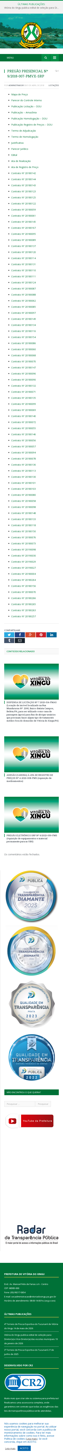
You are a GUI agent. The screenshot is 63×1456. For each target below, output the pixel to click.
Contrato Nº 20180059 (23, 209)
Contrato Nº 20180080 (23, 494)
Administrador (16, 85)
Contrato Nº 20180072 (23, 422)
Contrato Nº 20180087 (23, 288)
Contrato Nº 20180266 (23, 598)
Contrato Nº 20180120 (23, 252)
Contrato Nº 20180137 (23, 246)
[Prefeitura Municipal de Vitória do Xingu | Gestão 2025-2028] (31, 34)
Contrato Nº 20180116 (23, 331)
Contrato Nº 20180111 (23, 276)
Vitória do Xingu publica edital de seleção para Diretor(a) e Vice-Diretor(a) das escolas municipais (32, 7)
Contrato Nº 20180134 (23, 325)
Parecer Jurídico (19, 148)
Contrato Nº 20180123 (23, 191)
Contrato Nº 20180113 (23, 470)
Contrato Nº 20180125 (23, 197)
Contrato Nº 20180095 (23, 233)
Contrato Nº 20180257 (23, 616)
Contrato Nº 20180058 (23, 501)
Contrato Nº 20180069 (23, 410)
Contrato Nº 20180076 (23, 537)
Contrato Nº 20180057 (23, 446)
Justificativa (17, 142)
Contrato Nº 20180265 (23, 604)
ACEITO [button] (24, 1448)
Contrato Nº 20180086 (23, 343)
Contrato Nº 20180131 (23, 264)
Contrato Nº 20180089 (23, 240)
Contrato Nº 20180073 (23, 543)
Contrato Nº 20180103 (23, 488)
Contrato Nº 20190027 (23, 567)
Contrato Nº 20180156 (23, 586)
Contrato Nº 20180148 (23, 513)
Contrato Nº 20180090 (23, 379)
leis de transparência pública (19, 1410)
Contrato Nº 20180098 (23, 507)
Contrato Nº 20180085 (23, 306)
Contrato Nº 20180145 (23, 221)
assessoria (27, 1402)
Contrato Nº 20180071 (23, 391)
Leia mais (31, 1438)
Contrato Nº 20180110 (23, 270)
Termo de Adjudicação (23, 130)
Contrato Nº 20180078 (23, 458)
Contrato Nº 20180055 (23, 428)
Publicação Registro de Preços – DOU (31, 124)
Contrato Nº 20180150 (23, 531)
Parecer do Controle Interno (26, 100)
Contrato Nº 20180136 (23, 464)
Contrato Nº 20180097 (23, 312)
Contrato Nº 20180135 (23, 397)
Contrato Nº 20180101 (23, 482)
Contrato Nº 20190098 (23, 549)
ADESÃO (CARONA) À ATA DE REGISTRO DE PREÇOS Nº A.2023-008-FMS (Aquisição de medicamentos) (30, 778)
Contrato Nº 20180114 (23, 258)
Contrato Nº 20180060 (23, 349)
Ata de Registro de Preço (24, 167)
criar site (24, 1398)
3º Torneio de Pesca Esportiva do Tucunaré (26, 1349)
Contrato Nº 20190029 (23, 561)
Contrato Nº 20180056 (23, 440)
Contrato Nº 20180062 (23, 300)
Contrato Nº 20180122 (23, 203)
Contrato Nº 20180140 (23, 416)
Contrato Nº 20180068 (23, 355)
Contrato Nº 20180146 (23, 434)
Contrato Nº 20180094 (23, 452)
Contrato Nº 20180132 (23, 385)
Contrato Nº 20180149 (23, 319)
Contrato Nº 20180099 (23, 404)
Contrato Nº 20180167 (23, 227)
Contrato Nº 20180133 (23, 519)
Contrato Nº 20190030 (23, 555)
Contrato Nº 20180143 (23, 185)
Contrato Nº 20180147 (23, 367)
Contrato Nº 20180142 (23, 173)
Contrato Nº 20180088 (23, 294)
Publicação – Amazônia (24, 112)
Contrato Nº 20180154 (23, 337)
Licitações (54, 85)
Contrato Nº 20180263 (23, 610)
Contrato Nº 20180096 (23, 373)
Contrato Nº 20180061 (23, 215)
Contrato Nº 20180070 (23, 361)
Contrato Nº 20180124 (23, 282)
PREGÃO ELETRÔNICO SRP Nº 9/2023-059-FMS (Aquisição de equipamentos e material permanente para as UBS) (32, 838)
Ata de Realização (21, 161)
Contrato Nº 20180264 (23, 579)
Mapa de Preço (19, 94)
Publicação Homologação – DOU (29, 118)
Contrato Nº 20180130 (23, 476)
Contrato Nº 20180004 (23, 573)
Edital (14, 155)
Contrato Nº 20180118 (23, 525)
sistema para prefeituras (45, 1398)
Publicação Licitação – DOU (26, 106)
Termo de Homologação (24, 136)
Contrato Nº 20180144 (23, 179)
